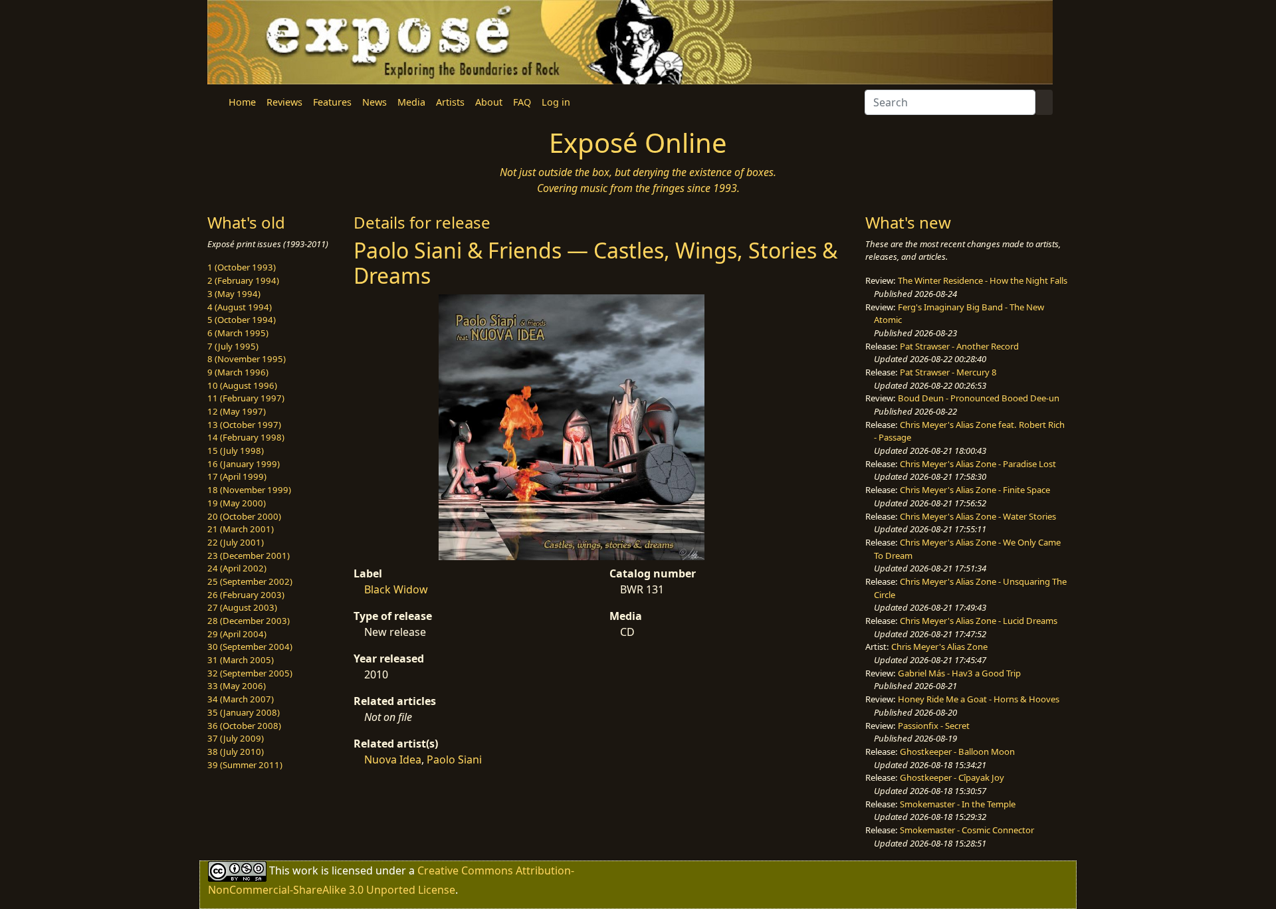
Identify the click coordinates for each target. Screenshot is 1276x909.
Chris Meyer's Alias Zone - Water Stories (978, 516)
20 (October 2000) (244, 516)
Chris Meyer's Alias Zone (939, 647)
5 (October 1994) (241, 320)
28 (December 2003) (248, 621)
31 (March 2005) (240, 660)
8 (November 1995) (246, 359)
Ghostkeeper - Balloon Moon (957, 752)
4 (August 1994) (239, 307)
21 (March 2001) (240, 529)
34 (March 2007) (240, 699)
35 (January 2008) (243, 712)
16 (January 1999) (243, 464)
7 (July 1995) (233, 346)
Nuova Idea (392, 759)
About (488, 102)
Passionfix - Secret (934, 726)
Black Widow (396, 589)
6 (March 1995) (237, 333)
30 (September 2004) (249, 647)
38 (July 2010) (235, 752)
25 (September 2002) (249, 581)
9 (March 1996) (237, 372)
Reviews (284, 102)
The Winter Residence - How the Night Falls (982, 280)
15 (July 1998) (235, 450)
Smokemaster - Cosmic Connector (967, 830)
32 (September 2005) (249, 673)
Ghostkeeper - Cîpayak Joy (952, 777)
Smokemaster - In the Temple (957, 804)
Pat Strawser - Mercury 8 (948, 372)
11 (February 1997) (245, 398)
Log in (556, 102)
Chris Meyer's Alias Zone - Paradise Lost (978, 464)
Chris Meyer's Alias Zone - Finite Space (975, 490)
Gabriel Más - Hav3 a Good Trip (959, 673)
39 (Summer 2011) (244, 765)
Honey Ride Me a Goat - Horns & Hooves (978, 699)
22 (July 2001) (235, 542)
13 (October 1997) (244, 425)
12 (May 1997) (236, 411)
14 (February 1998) (245, 437)
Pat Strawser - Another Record (959, 346)
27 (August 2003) (242, 607)
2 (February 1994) (243, 280)
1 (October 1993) (241, 267)
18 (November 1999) (249, 490)
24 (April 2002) (236, 568)
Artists (450, 102)
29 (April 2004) (236, 634)
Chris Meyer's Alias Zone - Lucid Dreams (978, 621)
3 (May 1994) (234, 294)
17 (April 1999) (236, 476)
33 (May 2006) (236, 686)
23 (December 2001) (248, 555)
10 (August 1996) (242, 385)
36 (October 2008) (244, 726)
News (374, 102)
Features (332, 102)
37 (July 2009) (235, 738)
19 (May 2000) (236, 503)
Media (411, 102)
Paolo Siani (454, 759)
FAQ (522, 102)
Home (242, 102)
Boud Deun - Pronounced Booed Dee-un (978, 398)
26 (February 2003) (245, 595)
